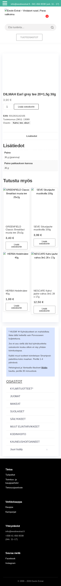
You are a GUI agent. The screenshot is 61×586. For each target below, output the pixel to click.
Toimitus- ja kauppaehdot (11, 481)
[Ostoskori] (47, 18)
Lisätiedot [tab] (31, 136)
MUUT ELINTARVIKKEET (25, 426)
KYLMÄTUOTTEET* (21, 388)
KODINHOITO (18, 434)
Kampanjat (10, 512)
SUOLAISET (17, 411)
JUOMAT (15, 396)
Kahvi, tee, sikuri (21, 123)
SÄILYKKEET (18, 419)
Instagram (10, 563)
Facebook (10, 558)
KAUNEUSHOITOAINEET (25, 441)
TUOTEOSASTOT (29, 37)
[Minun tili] (40, 18)
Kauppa (9, 507)
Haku (51, 27)
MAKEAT (15, 404)
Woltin (44, 367)
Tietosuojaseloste (14, 487)
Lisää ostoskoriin (26, 106)
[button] (5, 3)
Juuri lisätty (28, 449)
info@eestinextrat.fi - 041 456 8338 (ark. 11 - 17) (35, 4)
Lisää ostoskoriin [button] (16, 245)
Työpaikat (10, 474)
